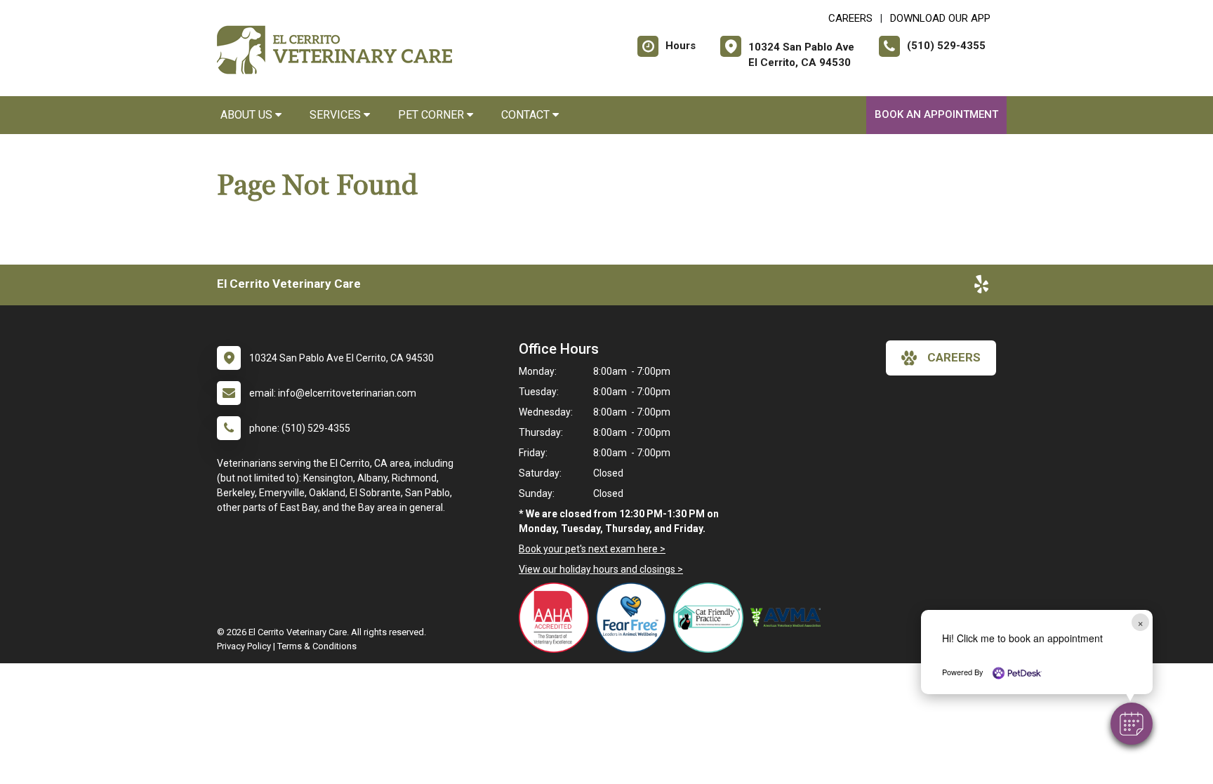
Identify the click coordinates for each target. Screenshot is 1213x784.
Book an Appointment (936, 114)
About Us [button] (247, 114)
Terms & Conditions (317, 646)
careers (954, 357)
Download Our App (940, 18)
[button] (1132, 724)
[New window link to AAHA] (557, 618)
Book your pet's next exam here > (592, 548)
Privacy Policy (244, 646)
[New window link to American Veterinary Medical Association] (789, 618)
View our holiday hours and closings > (601, 569)
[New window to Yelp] (981, 287)
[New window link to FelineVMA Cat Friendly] (711, 618)
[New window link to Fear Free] (634, 618)
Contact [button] (526, 114)
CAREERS (850, 18)
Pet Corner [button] (432, 114)
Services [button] (337, 114)
